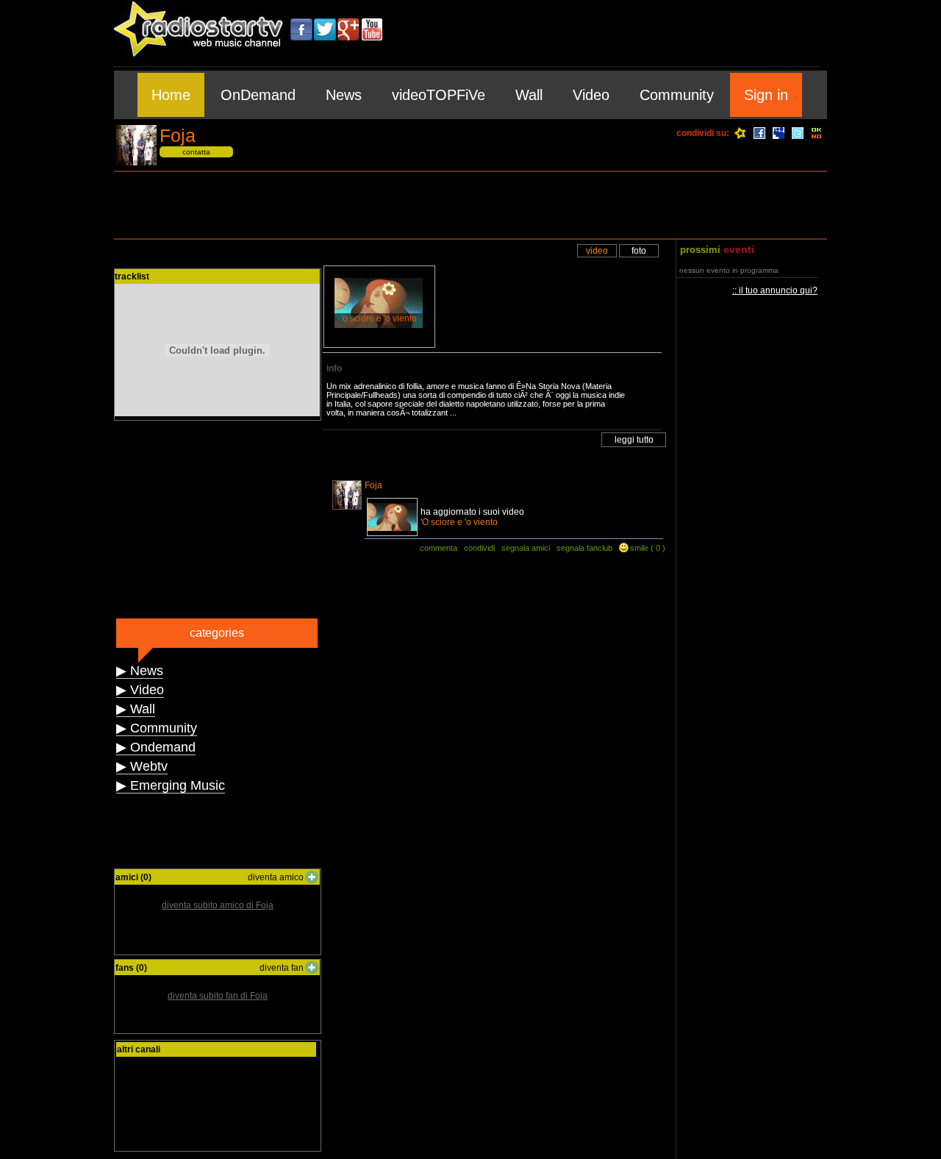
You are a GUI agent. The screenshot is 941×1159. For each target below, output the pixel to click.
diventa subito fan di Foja (218, 996)
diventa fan (282, 968)
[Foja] (136, 163)
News (344, 95)
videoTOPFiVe (438, 95)
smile (639, 547)
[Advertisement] (470, 205)
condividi (479, 547)
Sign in (766, 95)
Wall (529, 95)
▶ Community (156, 728)
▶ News (139, 670)
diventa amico (276, 877)
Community (677, 95)
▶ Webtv (142, 766)
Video (591, 95)
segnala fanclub (584, 547)
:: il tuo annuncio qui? (774, 290)
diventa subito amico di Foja (217, 905)
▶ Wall (135, 709)
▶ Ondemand (156, 747)
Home (170, 95)
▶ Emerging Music (170, 785)
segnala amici (525, 547)
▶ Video (140, 689)
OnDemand (258, 95)
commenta (438, 547)
